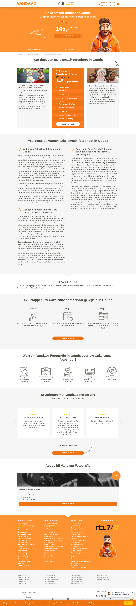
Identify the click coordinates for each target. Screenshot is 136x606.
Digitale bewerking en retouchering (81, 528)
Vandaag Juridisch (50, 583)
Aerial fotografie (22, 523)
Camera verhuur (76, 523)
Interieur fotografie (49, 544)
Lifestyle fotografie (49, 550)
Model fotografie (49, 553)
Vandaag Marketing (103, 577)
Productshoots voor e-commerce (81, 557)
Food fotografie (75, 534)
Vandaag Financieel (77, 583)
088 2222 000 (108, 2)
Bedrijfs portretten (49, 526)
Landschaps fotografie (51, 548)
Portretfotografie (23, 555)
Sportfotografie (75, 563)
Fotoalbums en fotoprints (25, 538)
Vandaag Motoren (49, 575)
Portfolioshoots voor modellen (53, 557)
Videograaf (21, 563)
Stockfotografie (75, 565)
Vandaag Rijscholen (50, 577)
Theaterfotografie (49, 561)
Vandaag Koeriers (23, 579)
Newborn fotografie (23, 553)
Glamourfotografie (23, 548)
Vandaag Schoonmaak (77, 577)
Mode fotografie (22, 550)
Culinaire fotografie (50, 532)
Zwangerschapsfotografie (78, 567)
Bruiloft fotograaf (23, 528)
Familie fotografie (23, 536)
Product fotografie (23, 557)
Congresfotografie (49, 528)
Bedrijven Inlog (28, 599)
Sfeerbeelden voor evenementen (80, 561)
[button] (18, 149)
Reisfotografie (75, 559)
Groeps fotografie (49, 542)
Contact (28, 597)
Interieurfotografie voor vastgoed (54, 546)
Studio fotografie (49, 559)
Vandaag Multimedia (77, 575)
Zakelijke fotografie (23, 565)
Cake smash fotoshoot (25, 530)
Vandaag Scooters (76, 579)
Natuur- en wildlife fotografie (79, 548)
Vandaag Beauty (23, 581)
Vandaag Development (104, 575)
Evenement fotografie (24, 534)
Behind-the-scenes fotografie (26, 526)
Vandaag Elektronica (77, 581)
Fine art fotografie (49, 536)
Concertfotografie (76, 526)
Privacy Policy (28, 595)
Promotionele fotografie (25, 559)
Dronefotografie (22, 532)
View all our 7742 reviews (68, 445)
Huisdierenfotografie (77, 544)
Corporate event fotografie (52, 530)
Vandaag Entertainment (51, 579)
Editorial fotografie (76, 530)
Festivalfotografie (76, 532)
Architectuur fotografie (51, 523)
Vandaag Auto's (22, 575)
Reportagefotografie (24, 561)
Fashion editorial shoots (51, 534)
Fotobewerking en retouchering (53, 538)
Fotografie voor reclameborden (53, 540)
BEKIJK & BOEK (68, 124)
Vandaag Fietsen (49, 581)
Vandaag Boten (22, 583)
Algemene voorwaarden (28, 592)
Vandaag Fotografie (103, 579)
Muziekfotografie (49, 555)
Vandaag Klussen (23, 577)
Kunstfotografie (75, 546)
